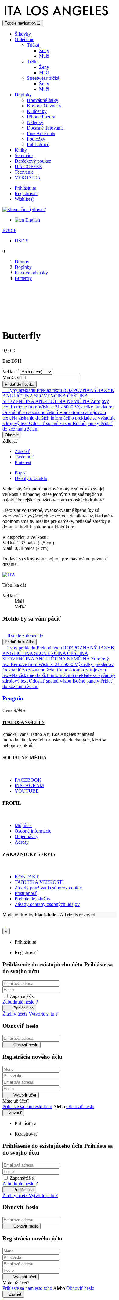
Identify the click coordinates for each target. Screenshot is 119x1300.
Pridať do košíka (19, 384)
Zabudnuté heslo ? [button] (20, 1001)
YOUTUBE (27, 791)
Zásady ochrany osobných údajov (47, 904)
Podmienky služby (32, 898)
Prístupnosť (26, 893)
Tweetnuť (24, 456)
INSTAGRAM (29, 785)
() (24, 199)
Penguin (12, 698)
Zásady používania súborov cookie (48, 887)
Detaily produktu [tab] (31, 478)
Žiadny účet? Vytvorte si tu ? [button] (30, 1013)
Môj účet (23, 825)
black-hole (45, 914)
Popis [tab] (20, 472)
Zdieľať (22, 451)
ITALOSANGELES (23, 722)
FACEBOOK (28, 780)
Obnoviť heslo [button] (80, 1106)
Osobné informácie (33, 831)
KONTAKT (27, 876)
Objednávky (26, 836)
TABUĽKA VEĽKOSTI (39, 882)
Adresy (22, 842)
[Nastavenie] (24, 209)
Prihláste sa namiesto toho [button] (27, 1106)
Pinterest (23, 462)
